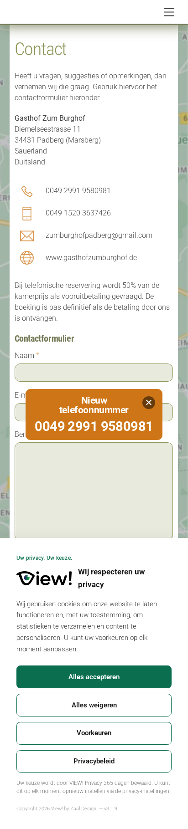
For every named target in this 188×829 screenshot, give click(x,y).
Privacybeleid (94, 761)
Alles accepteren (94, 677)
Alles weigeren (94, 705)
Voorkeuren (94, 733)
